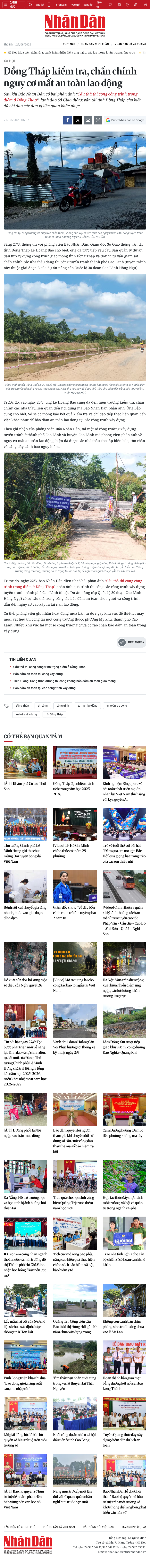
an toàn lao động (116, 705)
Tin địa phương (127, 4)
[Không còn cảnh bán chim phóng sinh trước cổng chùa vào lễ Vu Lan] (124, 1300)
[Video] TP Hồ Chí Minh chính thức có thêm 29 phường (71, 850)
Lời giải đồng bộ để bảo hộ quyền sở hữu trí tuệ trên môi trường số (25, 1439)
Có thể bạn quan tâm (33, 736)
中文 (49, 4)
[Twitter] (77, 120)
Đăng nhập (145, 5)
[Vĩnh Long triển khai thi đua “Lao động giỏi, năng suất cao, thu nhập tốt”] (25, 1357)
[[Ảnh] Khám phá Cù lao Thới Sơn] (25, 762)
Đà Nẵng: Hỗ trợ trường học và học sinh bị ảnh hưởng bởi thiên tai (25, 1202)
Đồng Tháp (22, 705)
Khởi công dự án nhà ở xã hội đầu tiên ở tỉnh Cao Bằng (74, 1437)
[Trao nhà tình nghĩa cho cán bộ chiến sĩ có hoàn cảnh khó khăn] (124, 1233)
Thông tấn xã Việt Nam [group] (59, 1527)
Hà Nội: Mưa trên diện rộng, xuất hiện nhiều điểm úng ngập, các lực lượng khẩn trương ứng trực (123, 988)
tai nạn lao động (87, 705)
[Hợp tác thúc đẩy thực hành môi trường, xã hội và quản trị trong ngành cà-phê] (124, 1176)
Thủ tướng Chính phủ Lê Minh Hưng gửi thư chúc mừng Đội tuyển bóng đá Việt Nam (22, 853)
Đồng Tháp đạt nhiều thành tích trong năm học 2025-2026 (73, 788)
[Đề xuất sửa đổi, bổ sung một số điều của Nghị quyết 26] (25, 959)
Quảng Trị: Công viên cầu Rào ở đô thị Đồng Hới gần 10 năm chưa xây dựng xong (74, 1326)
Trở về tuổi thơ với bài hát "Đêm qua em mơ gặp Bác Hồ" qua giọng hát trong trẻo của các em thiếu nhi (124, 853)
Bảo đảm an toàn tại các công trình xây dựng (44, 688)
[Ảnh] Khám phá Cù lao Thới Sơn (25, 786)
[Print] (98, 120)
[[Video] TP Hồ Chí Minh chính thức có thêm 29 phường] (75, 824)
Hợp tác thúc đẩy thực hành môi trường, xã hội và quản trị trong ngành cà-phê (123, 1202)
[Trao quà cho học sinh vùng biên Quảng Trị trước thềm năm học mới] (75, 1176)
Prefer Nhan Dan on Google (127, 120)
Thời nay (69, 44)
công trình (63, 705)
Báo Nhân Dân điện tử (75, 25)
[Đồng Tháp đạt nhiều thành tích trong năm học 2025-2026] (75, 762)
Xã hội (9, 61)
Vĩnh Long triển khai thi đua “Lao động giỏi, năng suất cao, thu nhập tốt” (25, 1383)
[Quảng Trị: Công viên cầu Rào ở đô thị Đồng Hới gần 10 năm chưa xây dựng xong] (75, 1300)
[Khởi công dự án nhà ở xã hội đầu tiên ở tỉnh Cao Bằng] (75, 1413)
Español (88, 4)
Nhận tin (136, 4)
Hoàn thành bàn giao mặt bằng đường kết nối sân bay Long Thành (123, 1383)
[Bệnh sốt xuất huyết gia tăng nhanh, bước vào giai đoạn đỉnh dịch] (25, 886)
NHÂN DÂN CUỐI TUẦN (95, 44)
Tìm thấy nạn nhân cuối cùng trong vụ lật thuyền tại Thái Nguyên (74, 1383)
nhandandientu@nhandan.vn (127, 1552)
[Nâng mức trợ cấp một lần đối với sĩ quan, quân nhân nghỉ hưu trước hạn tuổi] (75, 1470)
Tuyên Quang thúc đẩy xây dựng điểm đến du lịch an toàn (123, 1439)
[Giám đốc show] (75, 886)
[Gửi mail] (88, 120)
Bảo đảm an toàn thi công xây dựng (38, 674)
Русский (75, 4)
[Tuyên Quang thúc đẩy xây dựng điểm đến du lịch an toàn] (124, 1413)
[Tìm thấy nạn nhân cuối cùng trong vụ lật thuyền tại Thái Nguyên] (75, 1357)
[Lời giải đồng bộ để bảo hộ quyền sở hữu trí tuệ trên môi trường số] (25, 1413)
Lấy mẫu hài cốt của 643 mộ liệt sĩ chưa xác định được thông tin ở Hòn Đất (24, 1326)
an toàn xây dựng (26, 714)
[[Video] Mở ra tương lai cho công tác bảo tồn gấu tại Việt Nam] (75, 959)
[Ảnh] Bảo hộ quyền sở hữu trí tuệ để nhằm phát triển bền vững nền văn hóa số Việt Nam (24, 1499)
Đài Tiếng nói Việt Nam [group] (98, 1527)
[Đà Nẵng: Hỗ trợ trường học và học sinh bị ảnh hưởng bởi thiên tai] (25, 1176)
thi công (43, 705)
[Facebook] (67, 120)
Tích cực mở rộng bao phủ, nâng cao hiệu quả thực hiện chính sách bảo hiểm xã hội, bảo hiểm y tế (74, 1262)
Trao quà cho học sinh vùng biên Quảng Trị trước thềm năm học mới (73, 1202)
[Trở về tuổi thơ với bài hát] (124, 824)
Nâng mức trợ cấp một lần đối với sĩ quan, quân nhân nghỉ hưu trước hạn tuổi (72, 1496)
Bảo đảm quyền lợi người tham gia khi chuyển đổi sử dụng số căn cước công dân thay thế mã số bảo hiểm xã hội (73, 1141)
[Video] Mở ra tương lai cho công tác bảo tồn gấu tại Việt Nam (74, 985)
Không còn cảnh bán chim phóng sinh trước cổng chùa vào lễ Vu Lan (123, 1326)
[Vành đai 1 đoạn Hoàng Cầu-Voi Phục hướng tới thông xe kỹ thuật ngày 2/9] (75, 1021)
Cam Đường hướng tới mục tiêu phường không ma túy (123, 1133)
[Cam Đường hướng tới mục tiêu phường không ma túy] (124, 1109)
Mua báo (110, 4)
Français (61, 4)
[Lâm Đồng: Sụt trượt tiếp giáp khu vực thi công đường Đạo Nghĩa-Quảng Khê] (124, 1021)
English (40, 4)
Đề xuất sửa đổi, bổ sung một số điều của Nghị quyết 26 (25, 982)
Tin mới (118, 4)
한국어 (99, 4)
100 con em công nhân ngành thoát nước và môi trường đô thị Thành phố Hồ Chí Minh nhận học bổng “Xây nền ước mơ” (25, 1265)
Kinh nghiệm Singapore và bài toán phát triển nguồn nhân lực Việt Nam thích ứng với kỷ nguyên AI (124, 791)
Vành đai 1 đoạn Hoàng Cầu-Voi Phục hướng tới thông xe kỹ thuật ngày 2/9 (74, 1047)
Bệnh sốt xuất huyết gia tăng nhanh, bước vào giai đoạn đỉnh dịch (25, 912)
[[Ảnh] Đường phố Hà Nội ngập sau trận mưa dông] (25, 1109)
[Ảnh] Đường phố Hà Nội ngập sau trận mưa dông (22, 1133)
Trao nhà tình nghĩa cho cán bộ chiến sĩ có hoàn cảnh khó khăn (124, 1259)
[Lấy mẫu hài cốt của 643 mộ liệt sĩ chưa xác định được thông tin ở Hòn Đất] (25, 1300)
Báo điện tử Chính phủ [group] (19, 1527)
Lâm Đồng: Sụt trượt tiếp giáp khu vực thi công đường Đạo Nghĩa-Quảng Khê (124, 1047)
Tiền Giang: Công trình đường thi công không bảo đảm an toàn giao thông (64, 681)
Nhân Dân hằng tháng (130, 44)
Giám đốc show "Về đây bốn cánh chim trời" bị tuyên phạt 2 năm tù (74, 912)
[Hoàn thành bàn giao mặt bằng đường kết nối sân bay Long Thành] (124, 1357)
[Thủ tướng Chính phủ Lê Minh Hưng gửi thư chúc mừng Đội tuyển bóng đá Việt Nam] (25, 824)
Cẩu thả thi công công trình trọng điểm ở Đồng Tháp (49, 667)
